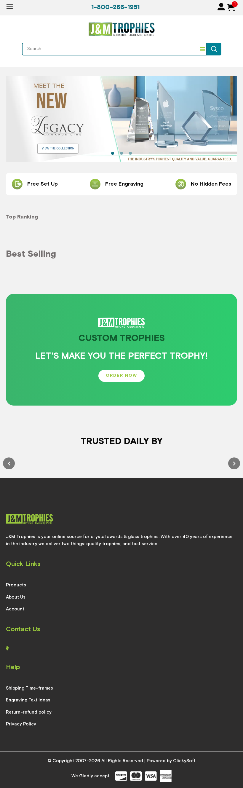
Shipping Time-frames (29, 688)
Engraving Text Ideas (28, 700)
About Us (15, 597)
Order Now (121, 376)
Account (15, 609)
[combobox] (111, 49)
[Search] (214, 49)
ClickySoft (184, 761)
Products (16, 585)
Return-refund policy (29, 712)
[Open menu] (9, 6)
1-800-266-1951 (115, 7)
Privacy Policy (21, 724)
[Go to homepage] (122, 30)
